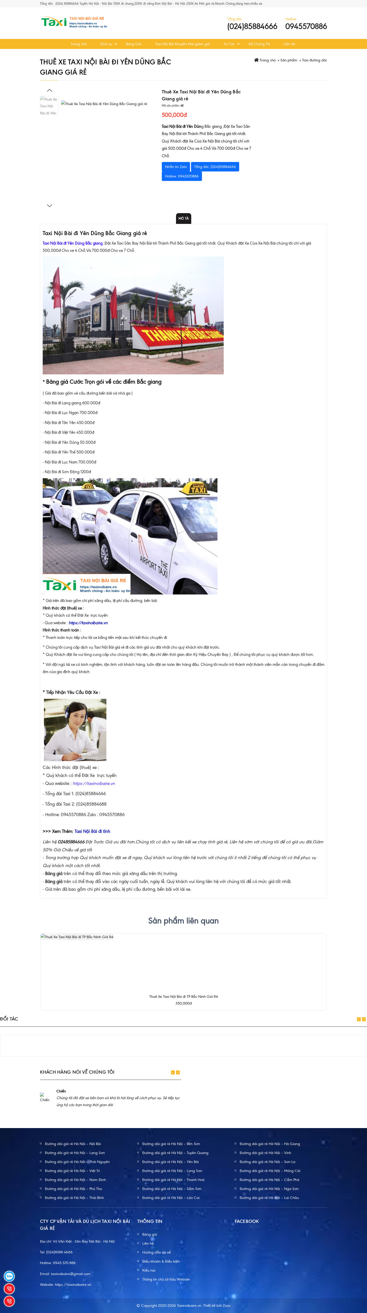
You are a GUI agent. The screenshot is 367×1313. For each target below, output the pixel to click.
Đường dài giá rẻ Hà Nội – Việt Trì (72, 1170)
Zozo (226, 1305)
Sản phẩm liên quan (183, 920)
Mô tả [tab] (184, 218)
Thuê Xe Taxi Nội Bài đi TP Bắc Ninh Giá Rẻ (183, 996)
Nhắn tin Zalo (176, 166)
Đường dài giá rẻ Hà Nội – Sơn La (267, 1162)
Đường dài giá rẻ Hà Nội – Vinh (265, 1153)
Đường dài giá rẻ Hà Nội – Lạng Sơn (75, 1153)
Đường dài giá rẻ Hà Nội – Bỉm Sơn (171, 1144)
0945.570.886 (64, 1263)
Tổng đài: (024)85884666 (215, 166)
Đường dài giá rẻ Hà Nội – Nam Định (75, 1179)
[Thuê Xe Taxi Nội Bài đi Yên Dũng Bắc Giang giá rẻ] (109, 148)
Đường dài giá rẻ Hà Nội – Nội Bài (73, 1144)
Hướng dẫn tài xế (156, 1252)
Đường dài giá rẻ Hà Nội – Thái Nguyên (77, 1162)
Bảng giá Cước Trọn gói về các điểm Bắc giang (104, 381)
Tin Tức (229, 44)
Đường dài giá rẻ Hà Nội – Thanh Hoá (173, 1179)
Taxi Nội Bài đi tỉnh (92, 831)
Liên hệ (289, 44)
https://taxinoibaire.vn (73, 1284)
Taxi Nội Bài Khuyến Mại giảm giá (182, 44)
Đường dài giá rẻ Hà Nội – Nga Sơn (269, 1188)
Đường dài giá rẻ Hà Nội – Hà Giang (270, 1144)
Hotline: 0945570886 (182, 176)
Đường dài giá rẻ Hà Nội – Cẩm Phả (269, 1179)
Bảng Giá (133, 44)
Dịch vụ (106, 44)
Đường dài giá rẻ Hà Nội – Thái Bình (74, 1197)
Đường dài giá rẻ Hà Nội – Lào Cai (170, 1197)
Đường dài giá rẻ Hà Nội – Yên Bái (170, 1162)
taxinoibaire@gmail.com (71, 1274)
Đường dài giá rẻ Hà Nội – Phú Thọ (73, 1188)
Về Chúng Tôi (259, 44)
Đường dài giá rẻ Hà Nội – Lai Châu (269, 1197)
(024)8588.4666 (59, 1252)
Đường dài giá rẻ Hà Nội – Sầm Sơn (171, 1188)
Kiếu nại (148, 1270)
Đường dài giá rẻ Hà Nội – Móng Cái (270, 1170)
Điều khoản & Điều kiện (161, 1261)
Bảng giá (149, 1234)
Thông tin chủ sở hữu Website (166, 1279)
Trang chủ (79, 44)
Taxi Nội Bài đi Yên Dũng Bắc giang (73, 243)
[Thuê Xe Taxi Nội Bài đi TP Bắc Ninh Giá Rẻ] (77, 936)
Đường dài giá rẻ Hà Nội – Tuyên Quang (175, 1153)
